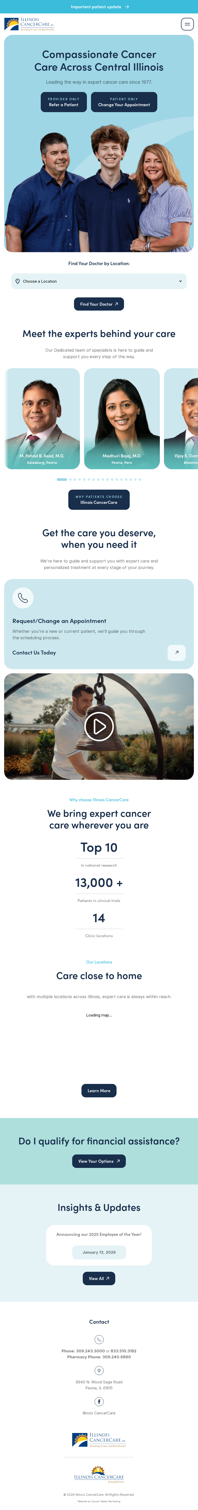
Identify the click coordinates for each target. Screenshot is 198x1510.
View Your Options (96, 1161)
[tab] (62, 479)
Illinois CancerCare (99, 500)
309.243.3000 (90, 1351)
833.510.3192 (123, 1351)
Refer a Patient (64, 102)
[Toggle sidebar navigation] (187, 24)
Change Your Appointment (124, 102)
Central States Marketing (105, 1501)
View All (96, 1278)
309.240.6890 (116, 1356)
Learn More (99, 1090)
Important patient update (96, 6)
